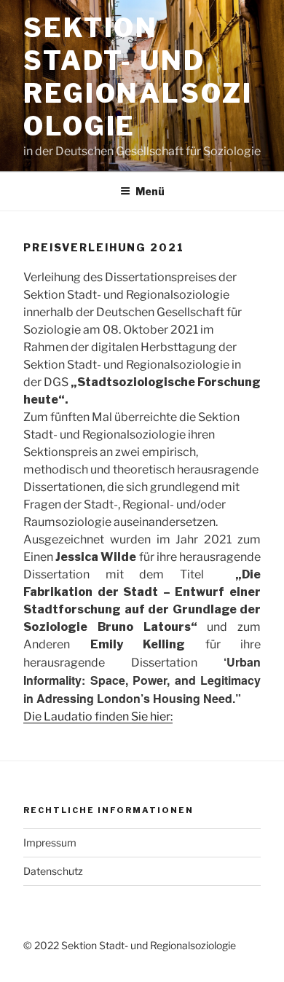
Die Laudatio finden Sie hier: (98, 716)
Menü (150, 191)
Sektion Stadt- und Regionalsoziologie (138, 77)
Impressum (49, 842)
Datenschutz (53, 871)
